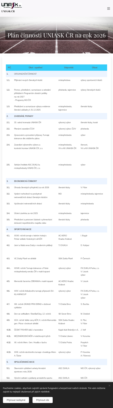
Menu (109, 8)
